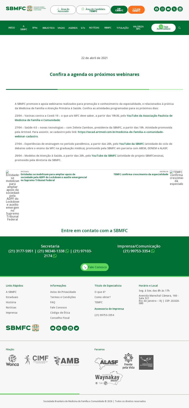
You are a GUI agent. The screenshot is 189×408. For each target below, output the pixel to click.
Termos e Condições (63, 297)
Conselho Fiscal (60, 318)
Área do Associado (64, 10)
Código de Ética (60, 312)
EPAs (34, 27)
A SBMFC (23, 28)
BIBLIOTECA (49, 27)
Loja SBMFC (136, 10)
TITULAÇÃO (122, 27)
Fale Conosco (97, 267)
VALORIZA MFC (138, 27)
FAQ (52, 302)
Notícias (11, 307)
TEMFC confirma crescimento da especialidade (141, 174)
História (11, 302)
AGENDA (73, 27)
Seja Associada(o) (163, 27)
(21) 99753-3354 (137, 250)
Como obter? (102, 297)
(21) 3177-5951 (20, 250)
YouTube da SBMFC (131, 144)
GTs (83, 27)
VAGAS (61, 27)
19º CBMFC (119, 9)
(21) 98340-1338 (51, 250)
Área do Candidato (95, 10)
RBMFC (107, 27)
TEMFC (98, 302)
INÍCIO (11, 27)
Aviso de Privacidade (63, 292)
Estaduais (12, 297)
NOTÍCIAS (94, 27)
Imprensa (11, 312)
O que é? (100, 292)
